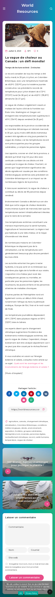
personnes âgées (37, 434)
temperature (10, 440)
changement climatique (37, 421)
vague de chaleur (25, 440)
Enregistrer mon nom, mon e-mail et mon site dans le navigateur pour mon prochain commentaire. (26, 567)
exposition (9, 431)
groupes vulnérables (33, 431)
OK (20, 593)
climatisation (10, 425)
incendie (25, 434)
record (32, 437)
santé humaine (42, 437)
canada (22, 421)
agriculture (13, 421)
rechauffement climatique (16, 437)
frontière (19, 431)
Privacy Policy (31, 593)
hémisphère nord (12, 434)
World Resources (27, 8)
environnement (34, 428)
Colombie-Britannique (27, 425)
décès (24, 428)
